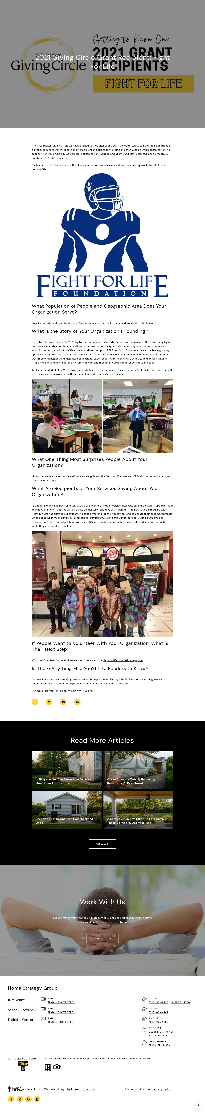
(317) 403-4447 (158, 1012)
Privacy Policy (162, 1089)
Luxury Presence (83, 1089)
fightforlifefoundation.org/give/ (123, 660)
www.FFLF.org (83, 690)
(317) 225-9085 (158, 1022)
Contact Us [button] (102, 938)
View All (102, 844)
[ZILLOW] (37, 1099)
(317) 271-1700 (180, 1002)
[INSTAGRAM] (20, 1099)
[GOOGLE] (28, 1099)
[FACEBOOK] (11, 1099)
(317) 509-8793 (158, 1002)
